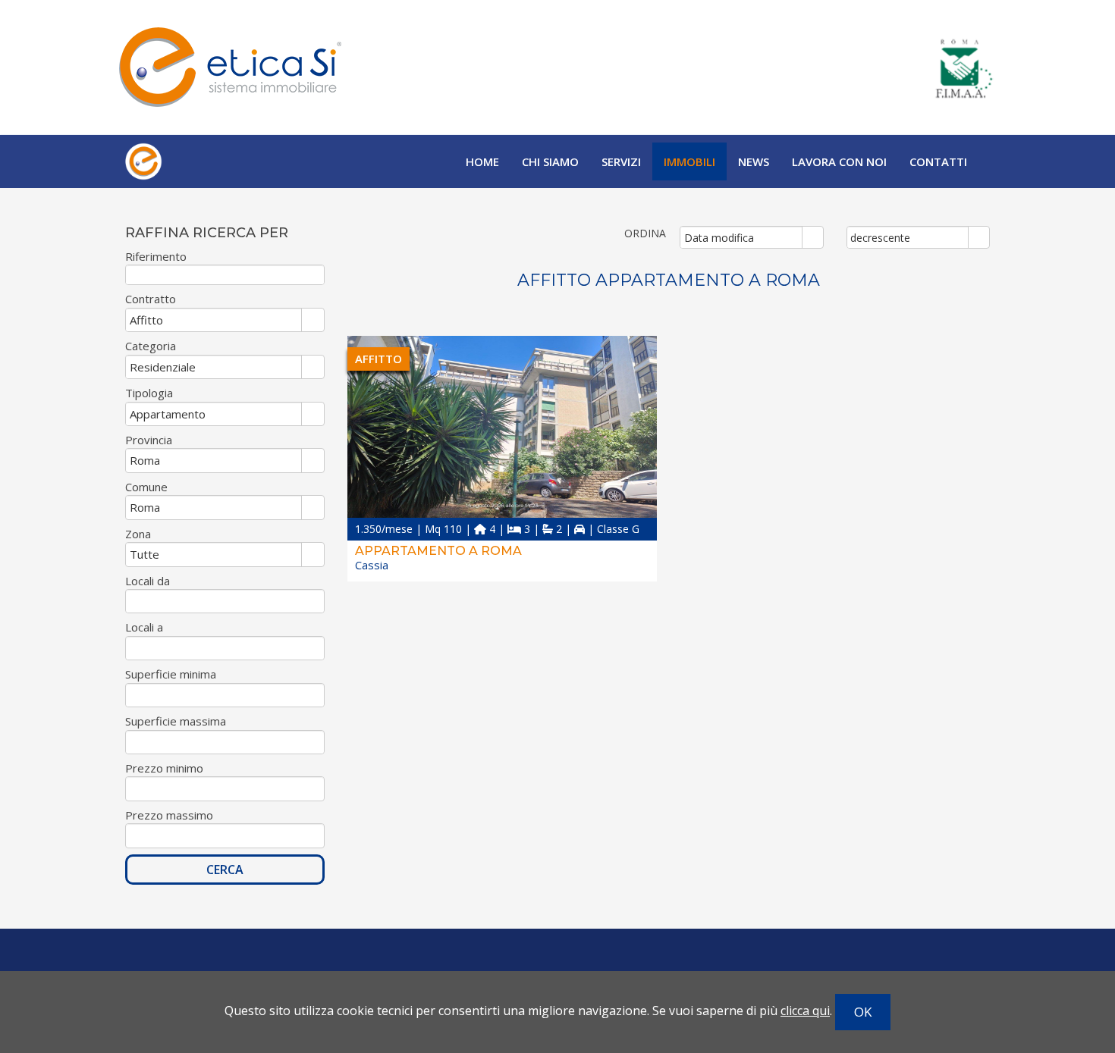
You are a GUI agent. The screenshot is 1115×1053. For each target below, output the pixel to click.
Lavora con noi (839, 161)
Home (482, 161)
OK (863, 1011)
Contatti (938, 161)
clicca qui (805, 1010)
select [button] (812, 238)
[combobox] (741, 237)
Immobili (689, 161)
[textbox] (225, 274)
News (753, 161)
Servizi (621, 161)
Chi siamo (550, 161)
